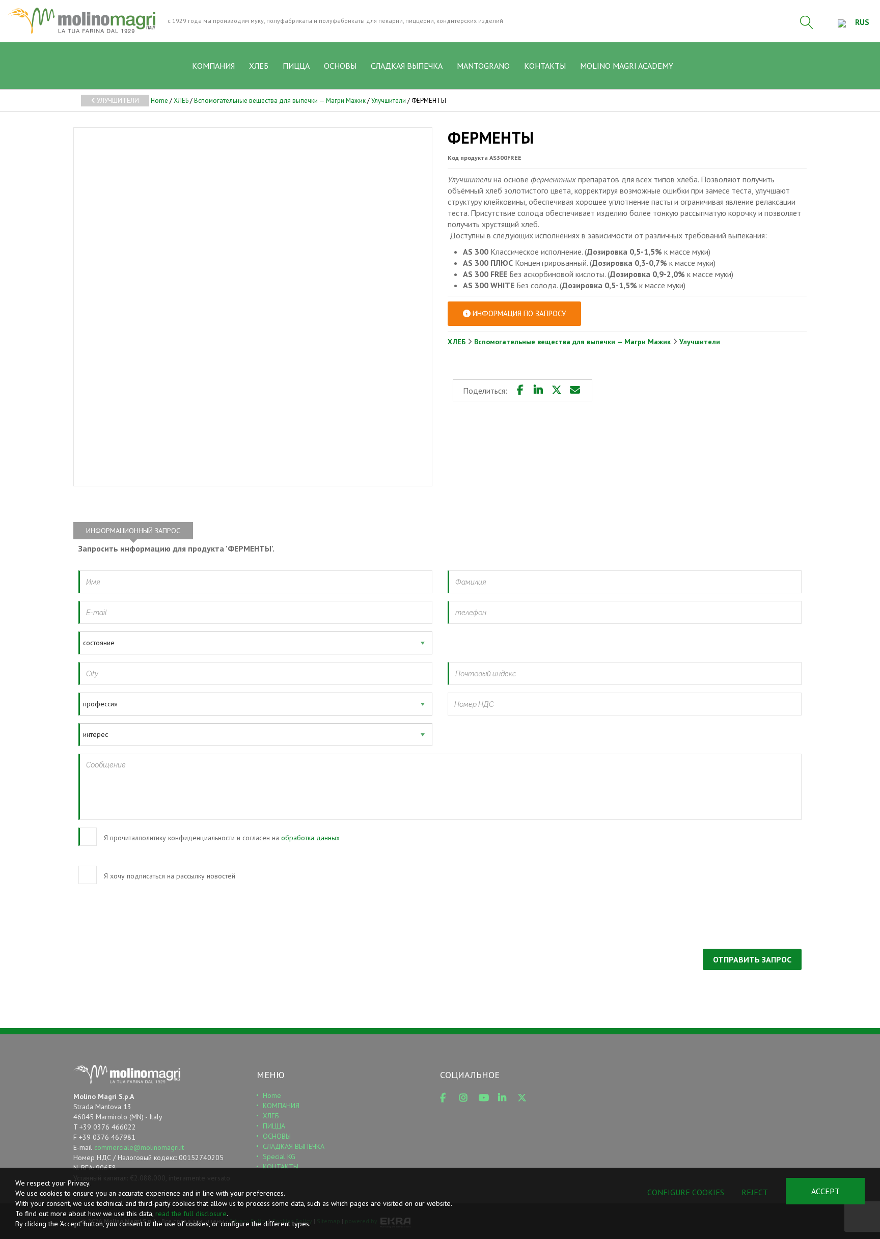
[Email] (575, 390)
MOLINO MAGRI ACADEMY (626, 66)
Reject (754, 1192)
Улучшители (117, 100)
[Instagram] (467, 1098)
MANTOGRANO (483, 66)
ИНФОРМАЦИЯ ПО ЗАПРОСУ (518, 313)
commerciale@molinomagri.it (139, 1147)
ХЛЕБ (258, 66)
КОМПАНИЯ (213, 66)
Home (159, 100)
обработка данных (310, 837)
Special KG (279, 1156)
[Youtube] (486, 1098)
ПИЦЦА (296, 66)
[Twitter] (556, 390)
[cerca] (806, 22)
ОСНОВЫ (340, 66)
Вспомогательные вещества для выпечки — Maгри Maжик (280, 100)
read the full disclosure (191, 1213)
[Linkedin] (538, 390)
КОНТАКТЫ (545, 66)
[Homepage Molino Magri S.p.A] (81, 21)
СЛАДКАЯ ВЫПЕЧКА (407, 66)
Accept (825, 1191)
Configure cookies (685, 1192)
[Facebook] (520, 390)
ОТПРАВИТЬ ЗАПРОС (752, 959)
